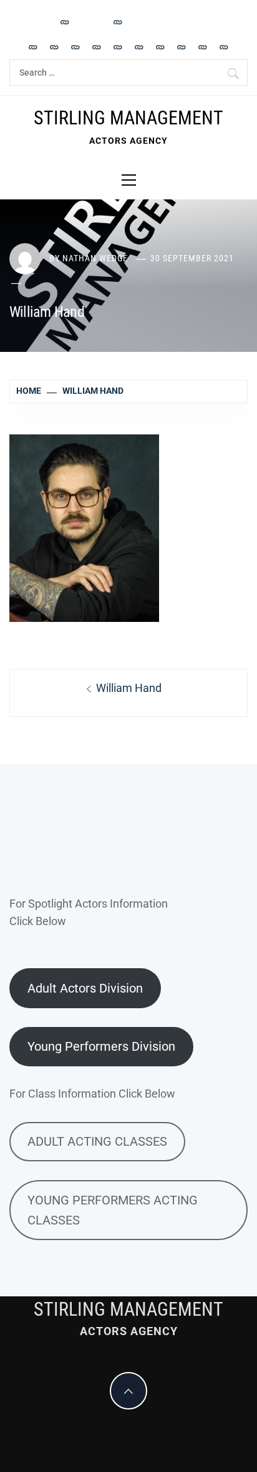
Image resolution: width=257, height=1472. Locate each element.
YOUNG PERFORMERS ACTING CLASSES (112, 1210)
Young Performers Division (101, 1046)
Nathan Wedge (95, 258)
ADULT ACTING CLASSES (97, 1141)
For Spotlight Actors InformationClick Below (88, 912)
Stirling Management (128, 118)
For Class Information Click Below (92, 1093)
